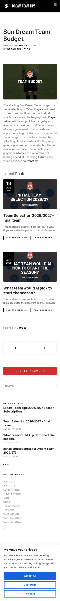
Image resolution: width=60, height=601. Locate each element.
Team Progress (43, 238)
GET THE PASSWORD (30, 371)
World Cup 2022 (12, 518)
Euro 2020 (9, 481)
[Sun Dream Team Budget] (30, 65)
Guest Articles (11, 489)
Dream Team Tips (18, 49)
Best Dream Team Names (44, 348)
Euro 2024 (9, 485)
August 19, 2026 (12, 415)
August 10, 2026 (12, 456)
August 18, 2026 (12, 429)
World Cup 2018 (11, 514)
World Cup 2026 (12, 522)
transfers (32, 161)
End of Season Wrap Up (16, 348)
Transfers (8, 510)
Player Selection (16, 238)
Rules (22, 328)
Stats (6, 502)
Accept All (30, 575)
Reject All (30, 593)
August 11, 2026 (12, 443)
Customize (30, 584)
